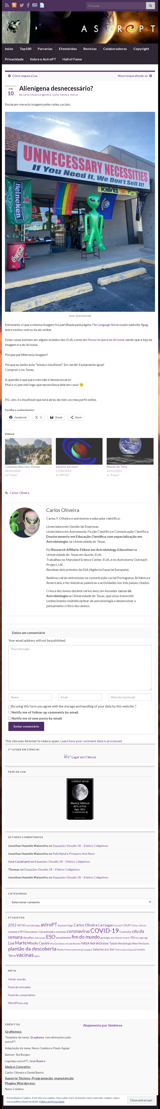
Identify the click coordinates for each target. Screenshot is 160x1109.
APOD (21, 925)
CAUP (126, 925)
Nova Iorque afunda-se (133, 75)
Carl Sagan (105, 925)
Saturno (98, 949)
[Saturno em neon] (79, 451)
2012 (12, 925)
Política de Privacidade (51, 1101)
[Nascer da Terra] (130, 451)
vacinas (25, 955)
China (134, 925)
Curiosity (125, 931)
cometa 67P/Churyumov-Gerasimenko (31, 931)
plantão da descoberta (32, 949)
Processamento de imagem (78, 949)
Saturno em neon (67, 466)
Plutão (60, 949)
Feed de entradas (19, 987)
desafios (28, 937)
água (37, 955)
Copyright (141, 49)
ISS (132, 937)
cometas (61, 931)
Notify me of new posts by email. (37, 718)
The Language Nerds (105, 325)
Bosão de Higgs (65, 925)
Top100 (25, 49)
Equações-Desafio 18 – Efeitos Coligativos (80, 845)
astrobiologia (33, 925)
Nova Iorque (97, 340)
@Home (46, 94)
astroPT (49, 924)
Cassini (118, 925)
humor (126, 937)
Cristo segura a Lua (24, 75)
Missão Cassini (38, 943)
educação (40, 937)
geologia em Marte (111, 937)
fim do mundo (86, 937)
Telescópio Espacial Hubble (130, 949)
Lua (11, 943)
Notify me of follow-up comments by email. (45, 712)
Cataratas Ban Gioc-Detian (22, 466)
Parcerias (45, 49)
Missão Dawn (57, 943)
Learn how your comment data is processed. (91, 741)
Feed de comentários (21, 995)
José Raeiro (37, 1061)
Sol (112, 949)
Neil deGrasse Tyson (104, 943)
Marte (21, 942)
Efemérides (68, 49)
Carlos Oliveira (30, 94)
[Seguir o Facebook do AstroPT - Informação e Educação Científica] (28, 4)
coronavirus (78, 931)
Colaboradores (115, 49)
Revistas (90, 49)
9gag (144, 325)
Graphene (37, 1037)
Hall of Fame (72, 59)
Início (9, 49)
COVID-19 (104, 930)
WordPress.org (18, 1003)
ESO (50, 937)
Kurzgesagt (141, 937)
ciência (142, 925)
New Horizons (140, 943)
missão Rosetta (73, 943)
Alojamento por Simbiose (102, 1025)
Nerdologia (125, 943)
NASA (85, 943)
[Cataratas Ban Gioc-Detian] (28, 451)
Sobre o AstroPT (43, 59)
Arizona (118, 340)
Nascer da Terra (117, 466)
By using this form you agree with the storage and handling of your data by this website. (73, 706)
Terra (12, 955)
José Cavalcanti (19, 861)
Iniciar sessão (17, 979)
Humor (74, 94)
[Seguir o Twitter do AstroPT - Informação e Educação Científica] (21, 4)
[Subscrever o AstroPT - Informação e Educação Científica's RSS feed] (7, 4)
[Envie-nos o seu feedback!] (42, 4)
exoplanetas (63, 937)
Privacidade (14, 59)
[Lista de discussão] (34, 4)
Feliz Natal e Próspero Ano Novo (74, 853)
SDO (106, 949)
